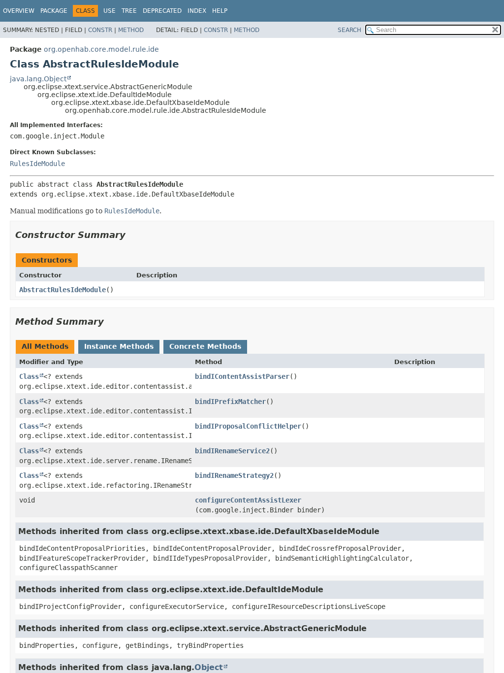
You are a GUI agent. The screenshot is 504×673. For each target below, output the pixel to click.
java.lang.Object (38, 79)
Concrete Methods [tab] (205, 346)
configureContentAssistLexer (248, 500)
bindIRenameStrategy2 (234, 475)
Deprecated (162, 10)
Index (197, 10)
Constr (100, 30)
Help (219, 10)
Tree (129, 10)
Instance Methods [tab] (119, 346)
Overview (18, 10)
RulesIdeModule (37, 164)
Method (131, 30)
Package (53, 10)
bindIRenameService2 (232, 451)
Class (29, 376)
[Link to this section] (132, 235)
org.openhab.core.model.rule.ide (101, 49)
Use (109, 10)
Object (208, 667)
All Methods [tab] (45, 346)
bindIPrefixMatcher (230, 401)
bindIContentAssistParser (242, 376)
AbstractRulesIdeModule (62, 290)
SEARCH (349, 30)
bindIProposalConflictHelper (248, 426)
